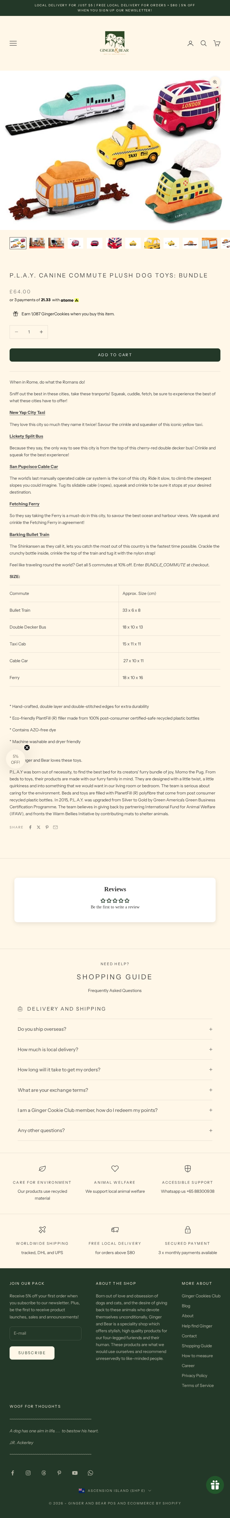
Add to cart (115, 354)
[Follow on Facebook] (13, 1473)
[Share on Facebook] (30, 827)
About (187, 1315)
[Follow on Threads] (44, 1473)
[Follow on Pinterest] (59, 1473)
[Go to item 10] (190, 243)
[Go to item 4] (75, 243)
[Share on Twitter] (38, 827)
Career (188, 1365)
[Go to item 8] (152, 243)
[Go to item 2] (37, 243)
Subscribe (32, 1352)
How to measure (197, 1355)
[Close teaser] (27, 748)
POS (112, 1503)
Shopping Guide (197, 1345)
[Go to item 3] (56, 243)
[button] (15, 759)
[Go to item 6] (113, 243)
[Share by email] (55, 827)
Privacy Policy (194, 1375)
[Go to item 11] (209, 243)
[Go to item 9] (171, 243)
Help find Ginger (197, 1326)
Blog (186, 1305)
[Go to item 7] (133, 243)
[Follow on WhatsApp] (90, 1473)
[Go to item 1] (18, 243)
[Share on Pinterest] (47, 827)
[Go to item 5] (94, 243)
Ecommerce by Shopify (154, 1503)
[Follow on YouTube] (75, 1473)
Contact (189, 1336)
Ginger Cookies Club (201, 1296)
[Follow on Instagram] (28, 1473)
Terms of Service (198, 1385)
